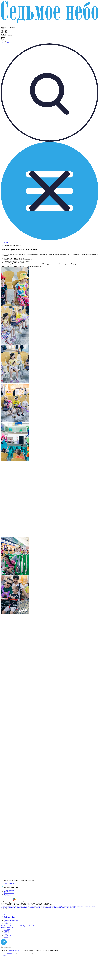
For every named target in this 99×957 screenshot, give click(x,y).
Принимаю (3, 955)
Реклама (6, 894)
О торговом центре (9, 890)
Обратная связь (8, 891)
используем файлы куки (14, 950)
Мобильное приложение (7, 927)
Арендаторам (7, 895)
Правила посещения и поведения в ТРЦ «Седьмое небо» (16, 906)
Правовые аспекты (9, 893)
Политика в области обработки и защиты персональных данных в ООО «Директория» (54, 906)
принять (9, 953)
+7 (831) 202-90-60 (9, 883)
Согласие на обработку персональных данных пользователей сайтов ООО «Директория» (51, 907)
